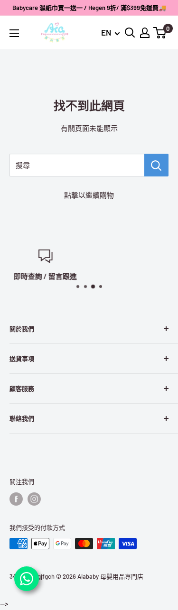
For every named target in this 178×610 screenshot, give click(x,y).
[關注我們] (16, 499)
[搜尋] (156, 165)
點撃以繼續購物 (89, 195)
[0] (160, 32)
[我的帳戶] (145, 33)
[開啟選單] (14, 33)
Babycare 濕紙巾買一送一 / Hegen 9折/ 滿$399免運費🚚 (89, 7)
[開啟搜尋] (130, 33)
